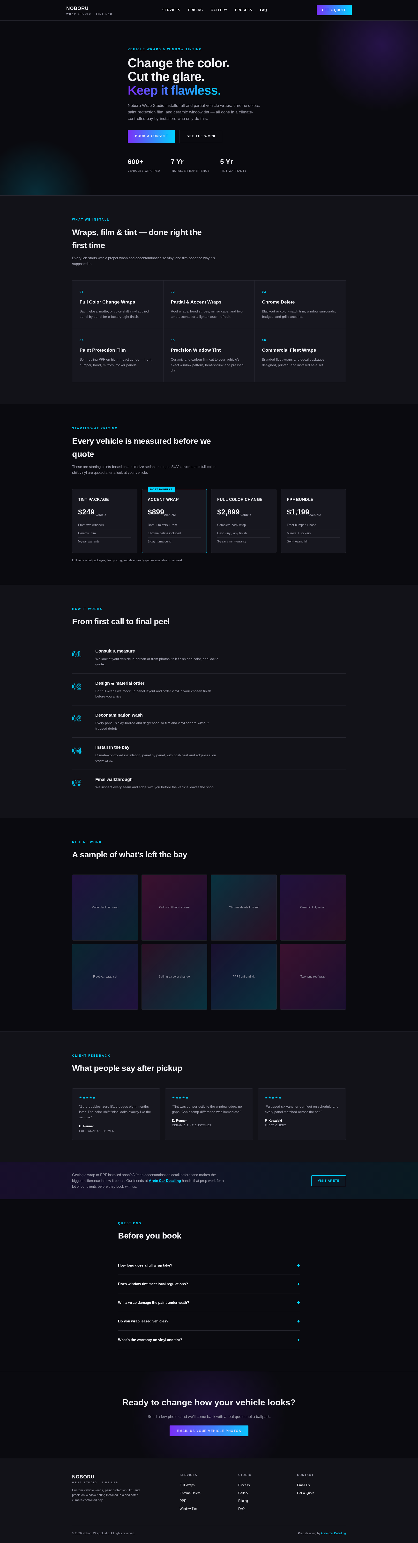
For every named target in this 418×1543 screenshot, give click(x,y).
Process (243, 10)
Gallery (219, 10)
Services (171, 10)
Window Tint (188, 1509)
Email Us (303, 1485)
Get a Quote (334, 10)
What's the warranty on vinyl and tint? (150, 1340)
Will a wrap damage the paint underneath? (153, 1302)
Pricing (195, 10)
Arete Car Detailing (165, 1181)
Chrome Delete (190, 1493)
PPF (183, 1501)
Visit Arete (329, 1180)
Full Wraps (187, 1485)
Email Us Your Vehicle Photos (209, 1431)
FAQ (263, 10)
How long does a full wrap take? (145, 1265)
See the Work (201, 136)
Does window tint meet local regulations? (153, 1284)
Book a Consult (151, 136)
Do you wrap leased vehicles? (143, 1321)
